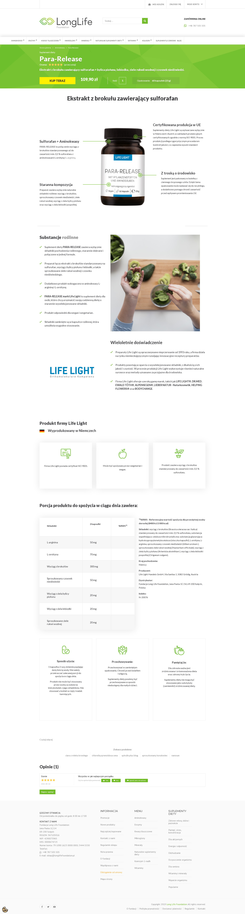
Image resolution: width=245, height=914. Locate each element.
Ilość (115, 80)
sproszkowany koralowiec (155, 755)
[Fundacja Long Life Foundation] (66, 22)
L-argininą (70, 157)
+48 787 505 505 (197, 25)
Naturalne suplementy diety (145, 853)
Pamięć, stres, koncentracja (174, 831)
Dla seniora (173, 866)
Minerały (138, 845)
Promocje (104, 817)
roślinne (70, 237)
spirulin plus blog (130, 755)
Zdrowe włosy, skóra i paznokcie (178, 822)
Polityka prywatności (149, 908)
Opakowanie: (144, 80)
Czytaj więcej (46, 739)
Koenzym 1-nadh (142, 861)
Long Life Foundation (176, 904)
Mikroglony (139, 838)
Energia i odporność (177, 846)
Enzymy (138, 824)
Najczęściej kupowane (110, 831)
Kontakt (201, 908)
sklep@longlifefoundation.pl (61, 855)
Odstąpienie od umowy (111, 872)
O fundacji (105, 858)
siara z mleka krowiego (77, 755)
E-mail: (43, 855)
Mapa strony (106, 879)
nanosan (175, 755)
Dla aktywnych (175, 839)
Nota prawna (106, 851)
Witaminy (138, 868)
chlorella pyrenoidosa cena (105, 755)
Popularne (173, 887)
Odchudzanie (174, 853)
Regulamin (190, 908)
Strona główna (45, 48)
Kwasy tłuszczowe (143, 831)
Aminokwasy (140, 817)
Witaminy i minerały (177, 873)
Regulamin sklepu (108, 845)
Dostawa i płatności (171, 908)
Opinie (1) (49, 766)
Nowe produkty (107, 824)
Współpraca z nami (109, 865)
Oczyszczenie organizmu (180, 859)
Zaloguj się (175, 4)
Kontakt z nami (107, 838)
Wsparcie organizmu (177, 880)
